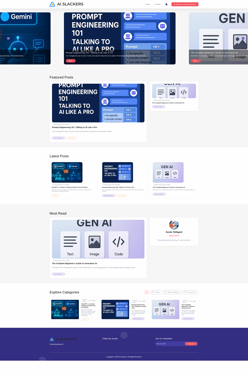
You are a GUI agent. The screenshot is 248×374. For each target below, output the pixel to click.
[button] (8, 38)
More (71, 61)
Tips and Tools (71, 138)
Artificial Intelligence (58, 138)
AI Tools (55, 195)
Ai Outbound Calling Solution (185, 4)
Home (148, 4)
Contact (157, 4)
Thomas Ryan (57, 124)
